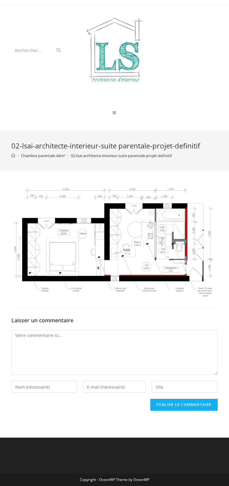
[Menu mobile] (114, 113)
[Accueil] (13, 155)
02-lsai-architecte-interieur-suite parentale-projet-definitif (121, 155)
